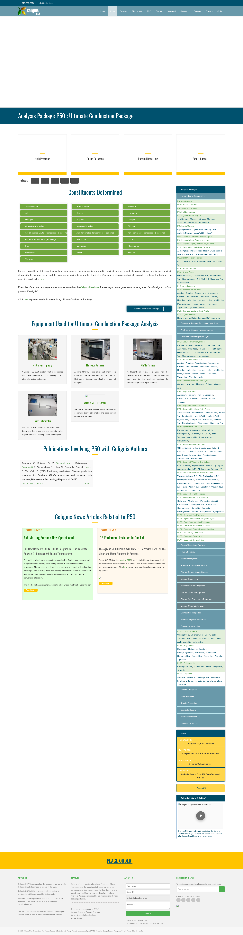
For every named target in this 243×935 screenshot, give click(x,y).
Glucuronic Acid (184, 275)
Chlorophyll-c (208, 430)
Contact (209, 11)
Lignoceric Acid (216, 423)
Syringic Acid (218, 511)
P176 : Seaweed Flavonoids (189, 536)
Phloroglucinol (183, 511)
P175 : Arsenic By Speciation (190, 533)
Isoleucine (191, 300)
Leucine (201, 300)
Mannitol (189, 345)
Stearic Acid (203, 423)
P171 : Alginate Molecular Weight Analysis (195, 518)
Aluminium (81, 239)
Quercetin (206, 508)
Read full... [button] (30, 590)
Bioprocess (137, 11)
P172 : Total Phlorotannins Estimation (194, 522)
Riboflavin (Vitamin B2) (209, 476)
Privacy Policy (113, 931)
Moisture (131, 206)
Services (123, 11)
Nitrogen (29, 219)
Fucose (180, 345)
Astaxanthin (195, 430)
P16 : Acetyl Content (186, 286)
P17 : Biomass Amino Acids (189, 290)
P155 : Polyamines (185, 645)
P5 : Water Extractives (187, 208)
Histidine (181, 300)
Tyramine (219, 656)
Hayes (88, 467)
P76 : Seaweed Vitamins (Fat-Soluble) (194, 462)
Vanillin (195, 511)
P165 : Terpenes (184, 674)
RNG (149, 11)
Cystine (180, 297)
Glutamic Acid (192, 297)
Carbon (79, 213)
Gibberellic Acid (184, 448)
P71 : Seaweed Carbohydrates (191, 342)
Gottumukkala (63, 463)
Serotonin (203, 649)
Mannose (211, 219)
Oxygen (131, 219)
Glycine (214, 297)
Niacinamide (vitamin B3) (207, 480)
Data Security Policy (64, 931)
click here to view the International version (44, 914)
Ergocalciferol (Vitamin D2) (204, 465)
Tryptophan (182, 307)
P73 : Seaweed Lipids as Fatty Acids (193, 409)
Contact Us (201, 788)
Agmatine (181, 660)
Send (147, 914)
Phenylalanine (183, 304)
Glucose (194, 219)
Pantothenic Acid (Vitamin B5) (190, 483)
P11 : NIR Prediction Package (190, 258)
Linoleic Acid (199, 416)
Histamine (192, 649)
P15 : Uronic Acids (185, 272)
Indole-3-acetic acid (201, 448)
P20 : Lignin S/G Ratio (187, 314)
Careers (197, 11)
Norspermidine (183, 656)
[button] (200, 816)
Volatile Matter (31, 206)
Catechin (196, 508)
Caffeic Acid (199, 667)
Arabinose (181, 222)
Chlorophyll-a (183, 434)
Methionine (219, 300)
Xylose (202, 219)
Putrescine (199, 652)
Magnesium (81, 246)
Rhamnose (204, 222)
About (112, 11)
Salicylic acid (196, 458)
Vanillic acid (193, 501)
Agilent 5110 (125, 560)
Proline (195, 304)
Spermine (208, 656)
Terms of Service (132, 931)
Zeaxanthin (216, 638)
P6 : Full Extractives (186, 212)
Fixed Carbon (82, 206)
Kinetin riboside (209, 455)
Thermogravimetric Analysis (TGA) (85, 909)
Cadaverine (211, 652)
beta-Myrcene (203, 677)
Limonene (215, 677)
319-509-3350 (28, 3)
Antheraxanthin (205, 437)
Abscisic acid (183, 458)
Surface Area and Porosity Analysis (85, 912)
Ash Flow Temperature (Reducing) (40, 239)
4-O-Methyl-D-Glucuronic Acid (210, 279)
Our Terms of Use (47, 931)
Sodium (131, 252)
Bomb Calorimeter (42, 421)
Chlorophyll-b (197, 434)
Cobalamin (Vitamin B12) (212, 487)
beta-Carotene (183, 465)
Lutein (207, 434)
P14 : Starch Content (186, 268)
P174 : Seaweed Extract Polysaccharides (195, 529)
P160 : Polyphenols (185, 663)
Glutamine (204, 297)
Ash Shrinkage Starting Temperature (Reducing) (46, 233)
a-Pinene (181, 677)
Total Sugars (182, 219)
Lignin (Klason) (184, 229)
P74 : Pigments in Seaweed (189, 427)
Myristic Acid (182, 419)
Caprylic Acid (196, 419)
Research (184, 11)
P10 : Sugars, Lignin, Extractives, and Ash (195, 243)
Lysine (209, 300)
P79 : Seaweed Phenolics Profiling (192, 497)
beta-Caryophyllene (206, 681)
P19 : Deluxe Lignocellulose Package (193, 247)
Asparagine (213, 293)
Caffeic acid (182, 504)
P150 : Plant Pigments (187, 631)
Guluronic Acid (188, 279)
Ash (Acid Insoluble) (203, 233)
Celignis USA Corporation (32, 931)
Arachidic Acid (183, 412)
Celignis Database (89, 287)
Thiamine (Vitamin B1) (187, 476)
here (42, 279)
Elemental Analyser (95, 365)
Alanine (180, 293)
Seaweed (171, 11)
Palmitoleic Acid (189, 423)
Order (221, 11)
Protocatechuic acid (209, 501)
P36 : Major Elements (186, 391)
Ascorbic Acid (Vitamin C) (188, 490)
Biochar (159, 11)
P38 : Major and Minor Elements (191, 405)
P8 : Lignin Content (185, 226)
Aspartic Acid (200, 293)
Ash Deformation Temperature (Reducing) (95, 233)
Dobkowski (27, 467)
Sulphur (80, 219)
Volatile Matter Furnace (95, 403)
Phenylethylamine (185, 652)
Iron (27, 246)
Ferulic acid (211, 504)
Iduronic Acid (183, 282)
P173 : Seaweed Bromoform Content (193, 526)
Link (87, 483)
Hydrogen (132, 213)
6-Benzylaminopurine (191, 455)
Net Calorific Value (84, 226)
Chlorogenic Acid (197, 504)
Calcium (131, 239)
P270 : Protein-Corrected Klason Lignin (194, 236)
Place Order (119, 860)
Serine (202, 304)
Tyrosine (193, 307)
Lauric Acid (187, 416)
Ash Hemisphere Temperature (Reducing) (146, 233)
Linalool (180, 681)
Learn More (207, 836)
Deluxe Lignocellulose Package (83, 915)
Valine (201, 307)
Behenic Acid (197, 412)
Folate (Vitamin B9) (190, 487)
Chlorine (131, 226)
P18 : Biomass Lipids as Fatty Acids (193, 311)
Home (102, 11)
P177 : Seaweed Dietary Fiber (190, 540)
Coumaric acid (183, 508)
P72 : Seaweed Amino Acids (189, 359)
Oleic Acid (207, 419)
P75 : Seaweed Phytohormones (191, 444)
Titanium (29, 259)
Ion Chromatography (42, 365)
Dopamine (181, 649)
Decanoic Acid (211, 412)
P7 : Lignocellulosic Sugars (189, 215)
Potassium (30, 252)
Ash (27, 213)
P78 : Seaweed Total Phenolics (191, 494)
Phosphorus (133, 246)
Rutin (208, 667)
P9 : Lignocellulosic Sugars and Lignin (194, 240)
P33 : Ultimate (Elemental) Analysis (192, 381)
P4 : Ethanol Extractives (187, 205)
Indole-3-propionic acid (198, 451)
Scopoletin (217, 667)
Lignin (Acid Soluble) (202, 229)
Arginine (189, 293)
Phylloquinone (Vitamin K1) (210, 469)
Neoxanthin (192, 437)
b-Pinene (191, 677)
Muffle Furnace (148, 365)
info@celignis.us (46, 3)
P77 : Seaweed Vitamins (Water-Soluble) (195, 473)
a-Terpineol (191, 681)
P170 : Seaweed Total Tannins (190, 515)
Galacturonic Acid (200, 275)
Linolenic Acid (213, 416)
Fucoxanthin (182, 430)
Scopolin (181, 670)
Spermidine (197, 656)
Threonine (211, 304)
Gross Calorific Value (34, 226)
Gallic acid (181, 501)
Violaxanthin (182, 441)
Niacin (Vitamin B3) (185, 480)
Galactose (192, 222)
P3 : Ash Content (184, 201)
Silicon (79, 252)
